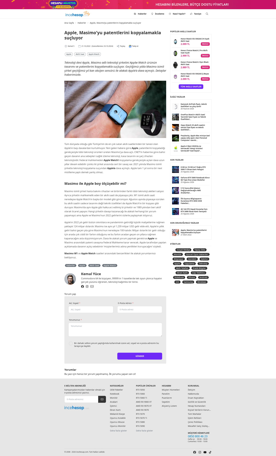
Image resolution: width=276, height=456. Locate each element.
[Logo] (78, 13)
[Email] (92, 286)
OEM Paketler (116, 389)
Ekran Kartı (182, 272)
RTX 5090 (140, 426)
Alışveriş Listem (169, 405)
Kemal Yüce (91, 273)
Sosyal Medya (183, 249)
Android (203, 277)
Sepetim (166, 401)
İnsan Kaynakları (196, 397)
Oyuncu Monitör (118, 426)
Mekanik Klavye (117, 414)
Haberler (142, 13)
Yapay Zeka (199, 249)
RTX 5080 (140, 422)
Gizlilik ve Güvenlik (197, 401)
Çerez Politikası (195, 422)
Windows (201, 282)
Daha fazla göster (118, 430)
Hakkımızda (193, 393)
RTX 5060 (140, 393)
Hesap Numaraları (197, 405)
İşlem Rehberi (194, 418)
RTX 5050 (140, 389)
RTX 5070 (140, 414)
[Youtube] (205, 452)
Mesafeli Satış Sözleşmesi (199, 426)
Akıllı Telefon (182, 268)
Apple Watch (94, 54)
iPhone (191, 277)
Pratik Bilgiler (199, 268)
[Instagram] (87, 286)
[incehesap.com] (85, 407)
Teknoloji (203, 263)
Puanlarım (167, 397)
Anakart (113, 401)
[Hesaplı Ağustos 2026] (138, 4)
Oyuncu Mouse (117, 422)
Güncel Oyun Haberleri (197, 254)
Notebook (179, 277)
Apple (68, 54)
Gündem (192, 259)
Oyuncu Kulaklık (117, 418)
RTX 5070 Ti (141, 418)
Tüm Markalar (194, 414)
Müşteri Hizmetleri (171, 389)
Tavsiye (197, 13)
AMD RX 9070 (142, 410)
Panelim (166, 393)
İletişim (191, 389)
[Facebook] (82, 286)
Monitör (177, 254)
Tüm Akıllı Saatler (191, 86)
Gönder (140, 356)
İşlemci (204, 259)
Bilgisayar (178, 259)
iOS (177, 282)
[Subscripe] (102, 399)
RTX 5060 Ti (141, 397)
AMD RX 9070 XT (144, 405)
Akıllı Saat (80, 54)
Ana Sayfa (69, 22)
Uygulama (189, 263)
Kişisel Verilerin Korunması (199, 410)
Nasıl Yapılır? (179, 13)
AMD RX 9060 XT (144, 401)
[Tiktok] (210, 452)
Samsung (188, 282)
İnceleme (159, 13)
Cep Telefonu (198, 272)
